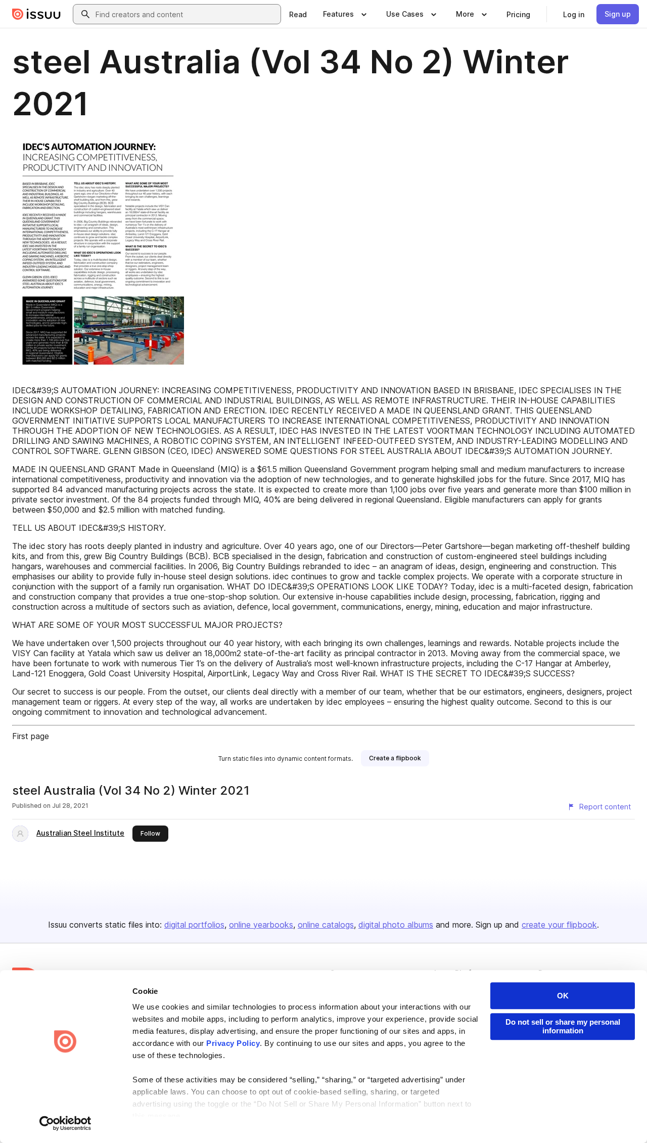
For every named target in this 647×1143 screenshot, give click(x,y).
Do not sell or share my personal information (562, 1026)
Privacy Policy (233, 1043)
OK (563, 995)
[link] (298, 14)
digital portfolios (194, 925)
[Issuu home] (36, 14)
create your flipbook (559, 925)
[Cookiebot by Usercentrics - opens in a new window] (65, 1123)
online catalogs (326, 925)
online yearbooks (261, 925)
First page (30, 736)
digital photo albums (395, 925)
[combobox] (186, 14)
